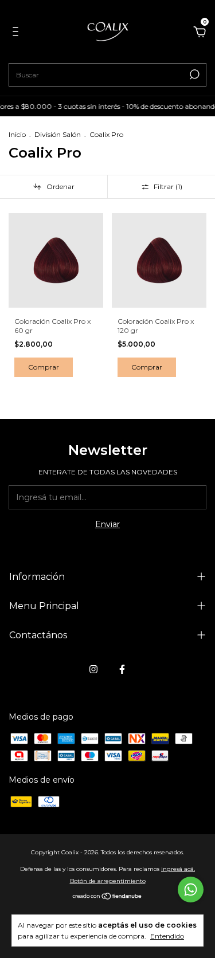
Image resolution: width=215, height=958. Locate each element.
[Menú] (17, 33)
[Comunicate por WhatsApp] (191, 889)
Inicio (17, 134)
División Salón (57, 134)
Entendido (167, 936)
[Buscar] (193, 74)
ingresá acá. (178, 869)
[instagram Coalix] (93, 669)
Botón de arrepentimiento (108, 881)
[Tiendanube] (107, 897)
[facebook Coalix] (122, 669)
